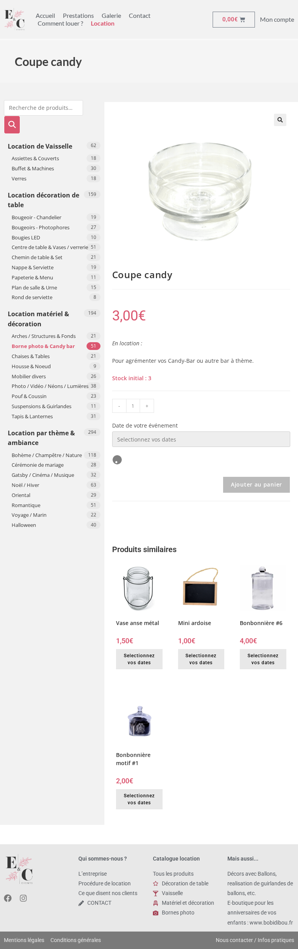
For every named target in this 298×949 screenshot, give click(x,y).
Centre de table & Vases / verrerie (50, 247)
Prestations (78, 15)
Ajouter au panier (256, 484)
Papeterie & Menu (32, 277)
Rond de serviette (32, 297)
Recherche (12, 125)
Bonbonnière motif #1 (133, 759)
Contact (140, 15)
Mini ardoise (194, 623)
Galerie (111, 15)
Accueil (45, 15)
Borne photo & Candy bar (43, 346)
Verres (19, 178)
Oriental (21, 495)
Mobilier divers (29, 376)
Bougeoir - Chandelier (36, 217)
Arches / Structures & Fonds (44, 335)
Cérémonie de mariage (38, 464)
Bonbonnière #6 (261, 623)
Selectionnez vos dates (139, 659)
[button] (280, 120)
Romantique (26, 505)
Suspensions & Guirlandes (41, 406)
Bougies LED (26, 237)
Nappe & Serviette (33, 267)
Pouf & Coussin (29, 396)
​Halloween (24, 524)
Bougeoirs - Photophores (40, 227)
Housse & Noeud (31, 366)
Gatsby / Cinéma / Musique (43, 474)
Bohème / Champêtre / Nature (47, 455)
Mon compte (277, 19)
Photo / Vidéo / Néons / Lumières (50, 386)
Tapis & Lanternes (32, 416)
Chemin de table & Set (37, 257)
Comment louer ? (60, 23)
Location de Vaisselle (40, 146)
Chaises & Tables (31, 356)
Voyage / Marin (29, 514)
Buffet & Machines (33, 168)
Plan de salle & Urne (34, 287)
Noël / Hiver (25, 484)
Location (102, 23)
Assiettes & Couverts (35, 158)
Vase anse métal (137, 623)
